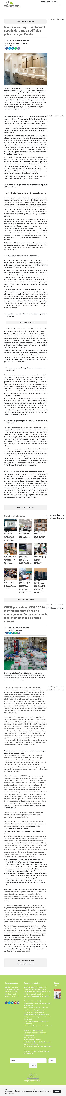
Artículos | (15, 987)
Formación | (28, 1024)
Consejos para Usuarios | (32, 1001)
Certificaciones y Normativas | (34, 994)
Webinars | (8, 992)
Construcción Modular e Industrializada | (37, 1003)
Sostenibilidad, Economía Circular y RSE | (37, 1042)
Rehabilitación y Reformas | (33, 1040)
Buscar (34, 1065)
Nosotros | (15, 996)
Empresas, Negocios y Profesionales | (36, 1014)
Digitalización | (28, 1005)
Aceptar (57, 1091)
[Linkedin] (12, 48)
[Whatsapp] (15, 48)
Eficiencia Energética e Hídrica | (34, 1012)
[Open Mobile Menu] (59, 4)
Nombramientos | (29, 1037)
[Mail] (18, 48)
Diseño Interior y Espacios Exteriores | (36, 1008)
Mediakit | (8, 996)
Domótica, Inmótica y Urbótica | (34, 1010)
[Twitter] (9, 48)
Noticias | (8, 987)
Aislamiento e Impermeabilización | (35, 989)
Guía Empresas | (10, 994)
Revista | (15, 992)
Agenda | (8, 989)
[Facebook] (6, 48)
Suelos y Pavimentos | (31, 1044)
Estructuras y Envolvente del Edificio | (36, 1021)
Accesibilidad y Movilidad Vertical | (35, 987)
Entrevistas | (15, 989)
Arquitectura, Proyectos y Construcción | (37, 992)
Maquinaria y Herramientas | (33, 1030)
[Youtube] (15, 1002)
